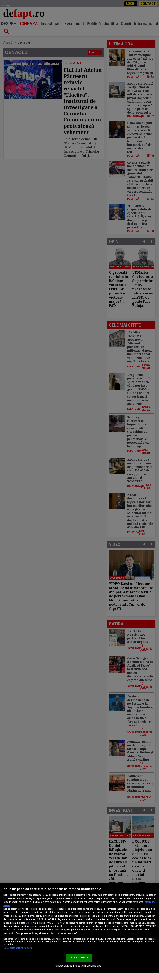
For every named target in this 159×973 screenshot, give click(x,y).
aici (28, 922)
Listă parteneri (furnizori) (17, 948)
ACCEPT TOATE (79, 957)
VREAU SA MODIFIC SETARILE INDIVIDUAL (78, 965)
